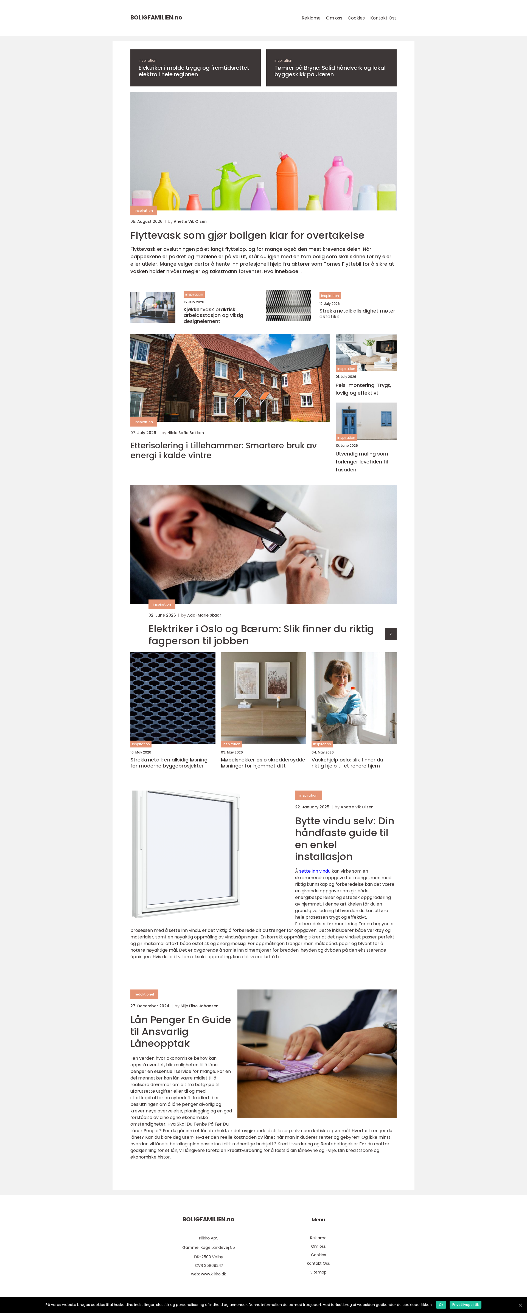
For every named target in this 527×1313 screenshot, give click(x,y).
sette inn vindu (314, 871)
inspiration (147, 60)
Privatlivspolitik (465, 1304)
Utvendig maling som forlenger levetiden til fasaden (362, 461)
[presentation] (391, 634)
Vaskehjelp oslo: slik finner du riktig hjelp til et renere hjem (347, 763)
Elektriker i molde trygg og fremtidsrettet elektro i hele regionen (194, 71)
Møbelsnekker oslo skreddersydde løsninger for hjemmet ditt (263, 763)
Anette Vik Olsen (190, 221)
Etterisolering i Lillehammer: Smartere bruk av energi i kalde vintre (223, 450)
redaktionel (144, 994)
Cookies (356, 18)
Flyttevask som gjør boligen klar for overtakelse (247, 235)
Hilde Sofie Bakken (185, 433)
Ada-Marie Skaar (204, 615)
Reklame (311, 18)
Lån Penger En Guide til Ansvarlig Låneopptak (180, 1031)
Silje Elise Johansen (199, 1006)
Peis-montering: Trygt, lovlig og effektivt (363, 389)
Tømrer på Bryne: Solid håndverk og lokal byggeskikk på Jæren (330, 71)
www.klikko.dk (213, 1274)
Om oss (334, 18)
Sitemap (318, 1272)
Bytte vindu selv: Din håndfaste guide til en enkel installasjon (344, 839)
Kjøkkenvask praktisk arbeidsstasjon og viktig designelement (213, 315)
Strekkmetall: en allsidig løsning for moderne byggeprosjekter (169, 763)
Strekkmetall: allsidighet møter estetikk (357, 314)
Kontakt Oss (383, 18)
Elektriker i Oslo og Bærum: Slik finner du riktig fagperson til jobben (261, 634)
